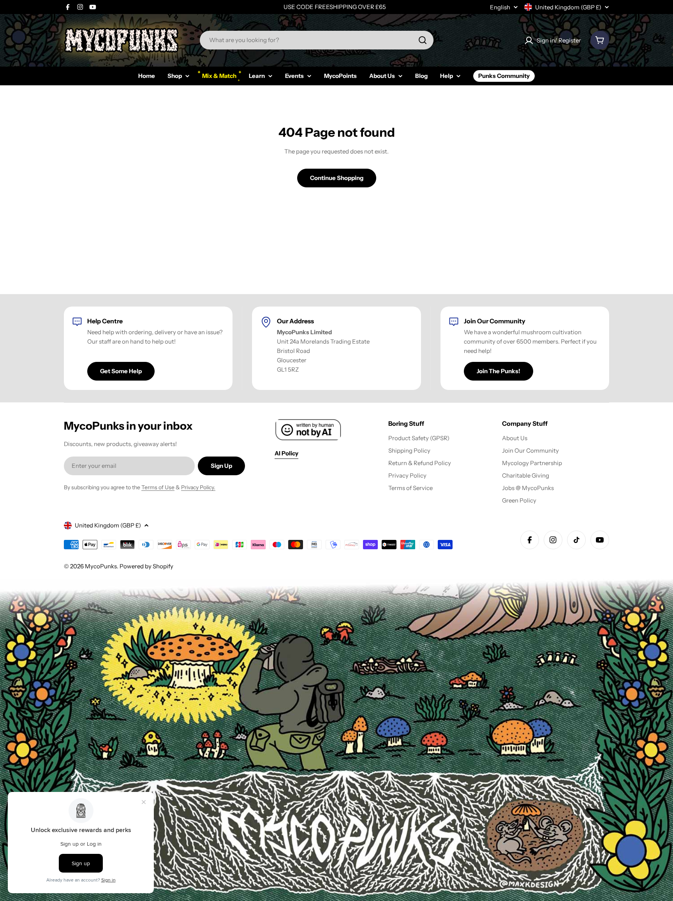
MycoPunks (101, 566)
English (500, 7)
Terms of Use (157, 487)
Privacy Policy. (198, 487)
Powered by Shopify (146, 566)
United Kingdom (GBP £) (568, 7)
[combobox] (316, 40)
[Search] (422, 40)
